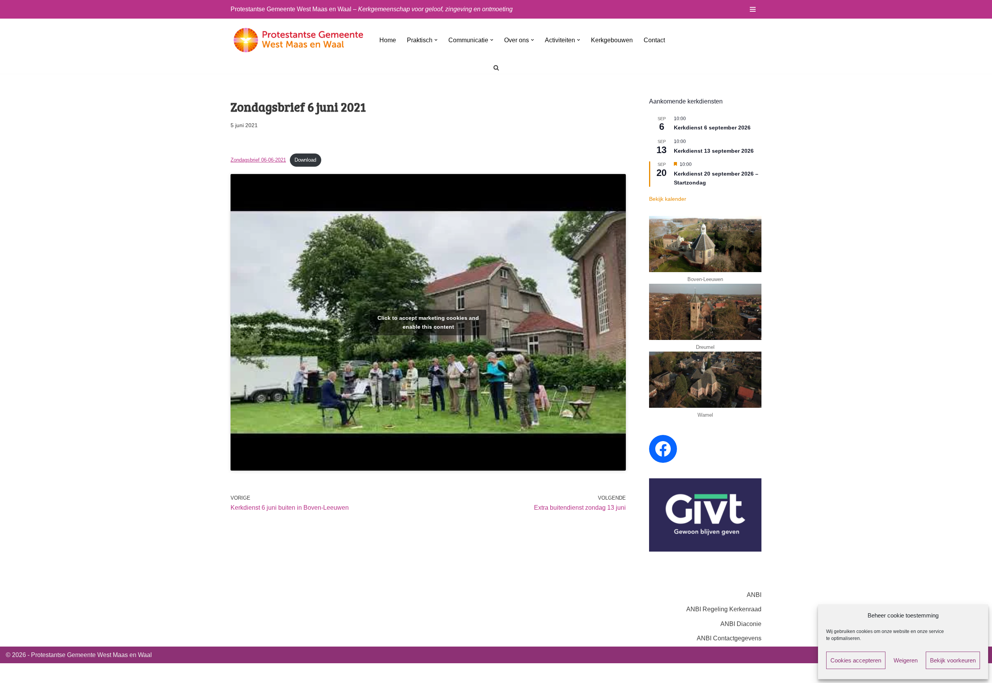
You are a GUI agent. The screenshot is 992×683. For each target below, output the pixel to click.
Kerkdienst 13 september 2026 (714, 151)
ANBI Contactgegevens (729, 638)
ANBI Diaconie (740, 624)
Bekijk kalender (667, 199)
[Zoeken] (496, 68)
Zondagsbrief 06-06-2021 (258, 160)
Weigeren (906, 660)
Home (387, 40)
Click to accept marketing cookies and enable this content (428, 322)
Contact (654, 40)
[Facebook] (663, 449)
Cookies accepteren (855, 660)
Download (305, 160)
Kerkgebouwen (612, 40)
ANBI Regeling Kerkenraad (723, 609)
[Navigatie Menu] (752, 9)
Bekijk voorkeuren (953, 660)
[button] (435, 39)
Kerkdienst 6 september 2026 (712, 127)
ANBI (754, 595)
